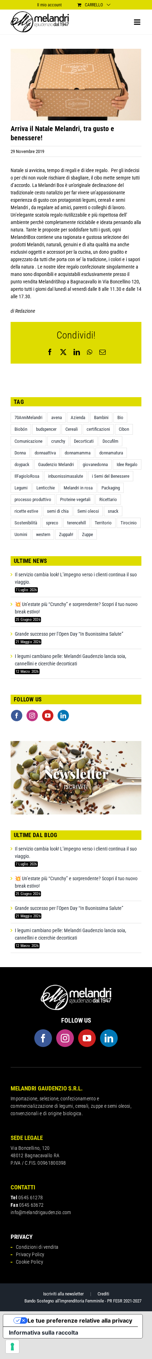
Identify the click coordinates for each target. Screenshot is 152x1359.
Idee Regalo (127, 464)
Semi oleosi (88, 511)
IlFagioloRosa (26, 476)
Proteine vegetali (75, 499)
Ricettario (108, 499)
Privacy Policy (30, 1254)
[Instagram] (32, 716)
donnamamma (77, 452)
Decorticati (84, 441)
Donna (20, 452)
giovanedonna (95, 464)
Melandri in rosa (78, 487)
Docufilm (110, 441)
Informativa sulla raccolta (43, 1332)
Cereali (71, 429)
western (43, 534)
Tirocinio (129, 522)
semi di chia (58, 511)
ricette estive (26, 511)
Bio (120, 417)
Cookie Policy (29, 1262)
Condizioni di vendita (37, 1247)
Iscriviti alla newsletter (63, 1293)
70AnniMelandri (28, 417)
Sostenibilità (25, 522)
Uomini (20, 534)
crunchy (58, 441)
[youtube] (87, 1038)
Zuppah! (66, 534)
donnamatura (111, 452)
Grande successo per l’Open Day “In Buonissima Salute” (69, 634)
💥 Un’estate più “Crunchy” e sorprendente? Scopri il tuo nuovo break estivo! (76, 607)
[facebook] (43, 1038)
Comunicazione (28, 441)
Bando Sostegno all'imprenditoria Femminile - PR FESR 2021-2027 (82, 1301)
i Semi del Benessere (110, 476)
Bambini (101, 417)
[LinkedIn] (63, 716)
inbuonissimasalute (65, 476)
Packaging (110, 487)
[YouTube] (48, 716)
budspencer (46, 429)
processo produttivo (32, 499)
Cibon (124, 429)
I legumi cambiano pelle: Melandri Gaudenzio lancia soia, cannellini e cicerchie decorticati (70, 659)
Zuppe (87, 534)
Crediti (103, 1293)
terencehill (76, 522)
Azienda (78, 417)
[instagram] (65, 1038)
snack (113, 511)
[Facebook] (17, 716)
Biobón (20, 429)
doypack (21, 464)
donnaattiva (45, 452)
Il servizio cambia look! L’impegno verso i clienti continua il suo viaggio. (76, 578)
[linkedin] (109, 1038)
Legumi (21, 487)
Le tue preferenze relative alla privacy (80, 1320)
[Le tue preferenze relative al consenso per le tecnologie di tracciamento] (12, 1346)
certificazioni (98, 429)
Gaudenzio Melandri (56, 464)
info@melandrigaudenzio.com (41, 1212)
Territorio (103, 522)
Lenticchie (45, 487)
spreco (52, 522)
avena (56, 417)
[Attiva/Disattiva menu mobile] (137, 22)
